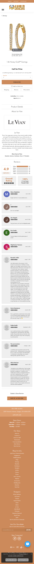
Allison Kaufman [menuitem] (17, 494)
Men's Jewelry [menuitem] (17, 476)
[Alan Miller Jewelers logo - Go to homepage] (17, 7)
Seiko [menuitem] (17, 517)
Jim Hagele (14, 218)
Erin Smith (14, 230)
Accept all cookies (23, 560)
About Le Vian (17, 111)
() (29, 166)
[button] (10, 1)
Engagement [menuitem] (17, 455)
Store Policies (17, 444)
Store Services (17, 446)
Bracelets (7, 156)
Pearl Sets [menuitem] (17, 487)
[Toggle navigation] (3, 9)
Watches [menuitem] (17, 478)
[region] (17, 36)
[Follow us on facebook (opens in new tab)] (15, 538)
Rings (21, 156)
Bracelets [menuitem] (17, 464)
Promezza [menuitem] (17, 511)
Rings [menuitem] (17, 459)
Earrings (5, 15)
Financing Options (17, 442)
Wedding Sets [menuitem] (17, 483)
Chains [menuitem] (17, 474)
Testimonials (17, 439)
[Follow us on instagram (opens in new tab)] (19, 538)
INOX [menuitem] (17, 502)
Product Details (17, 106)
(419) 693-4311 (17, 55)
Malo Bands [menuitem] (17, 509)
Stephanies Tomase (16, 245)
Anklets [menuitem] (17, 470)
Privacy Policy (23, 554)
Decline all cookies (11, 560)
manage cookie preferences (15, 555)
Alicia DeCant (14, 363)
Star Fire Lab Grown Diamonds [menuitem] (17, 519)
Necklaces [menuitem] (17, 466)
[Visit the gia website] (12, 547)
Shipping (6, 89)
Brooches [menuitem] (17, 485)
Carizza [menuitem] (17, 498)
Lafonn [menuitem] (17, 505)
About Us (17, 433)
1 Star (14, 173)
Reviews (17, 161)
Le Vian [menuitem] (17, 507)
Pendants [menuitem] (17, 468)
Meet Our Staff (17, 437)
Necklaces (16, 156)
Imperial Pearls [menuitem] (17, 500)
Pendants (27, 156)
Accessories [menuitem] (17, 480)
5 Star (14, 166)
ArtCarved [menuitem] (17, 496)
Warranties (27, 89)
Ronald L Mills (15, 258)
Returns (16, 89)
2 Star (14, 171)
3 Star (14, 170)
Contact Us (17, 435)
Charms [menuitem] (17, 472)
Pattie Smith (14, 325)
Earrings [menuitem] (17, 461)
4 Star (14, 168)
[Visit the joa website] (22, 547)
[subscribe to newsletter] (28, 530)
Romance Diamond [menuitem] (17, 513)
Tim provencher (15, 344)
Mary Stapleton (15, 192)
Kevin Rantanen (15, 308)
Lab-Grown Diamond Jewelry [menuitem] (17, 453)
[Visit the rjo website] (17, 547)
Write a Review (17, 398)
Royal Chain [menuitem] (17, 515)
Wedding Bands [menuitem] (17, 457)
